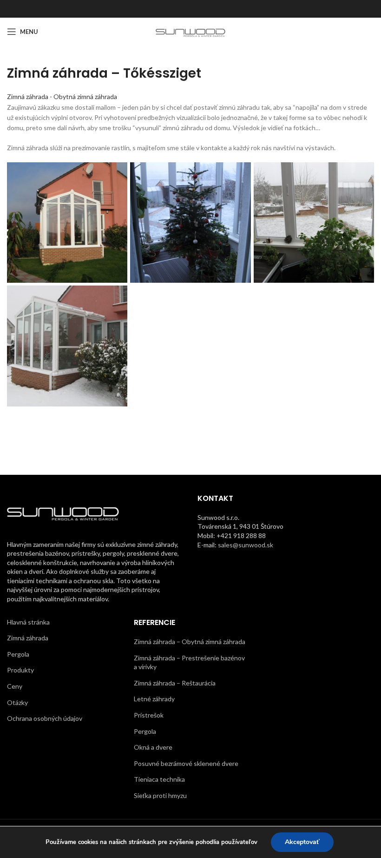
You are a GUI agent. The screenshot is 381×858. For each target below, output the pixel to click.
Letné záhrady (154, 699)
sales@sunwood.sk (245, 545)
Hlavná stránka (28, 622)
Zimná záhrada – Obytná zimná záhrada (189, 641)
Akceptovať (302, 842)
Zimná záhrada (27, 638)
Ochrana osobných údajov (44, 718)
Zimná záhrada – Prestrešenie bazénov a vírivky (189, 662)
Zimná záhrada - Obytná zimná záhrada (62, 96)
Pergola (18, 654)
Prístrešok (149, 715)
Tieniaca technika (159, 779)
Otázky (17, 702)
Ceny (14, 686)
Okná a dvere (153, 747)
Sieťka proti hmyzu (160, 795)
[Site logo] (191, 31)
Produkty (20, 670)
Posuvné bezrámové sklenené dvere (186, 763)
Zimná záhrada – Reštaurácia (175, 683)
